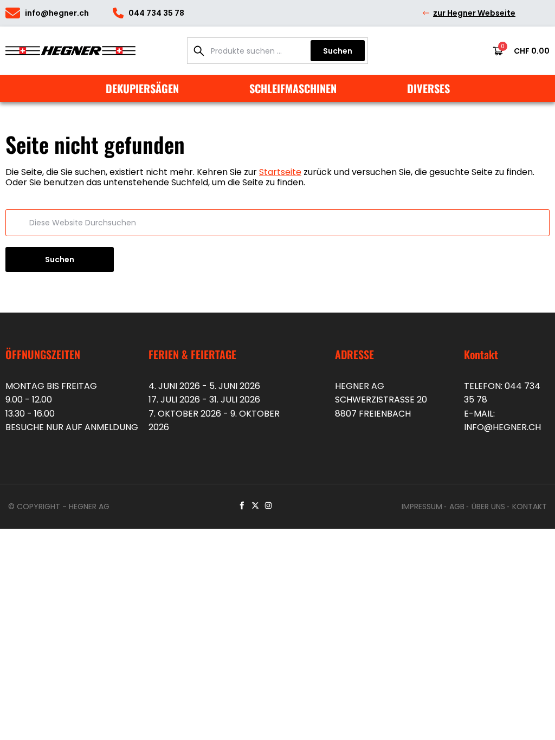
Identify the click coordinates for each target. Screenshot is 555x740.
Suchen (337, 51)
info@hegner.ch (502, 427)
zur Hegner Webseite (474, 13)
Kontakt (529, 506)
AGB (456, 506)
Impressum (422, 506)
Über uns (488, 506)
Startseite (280, 172)
